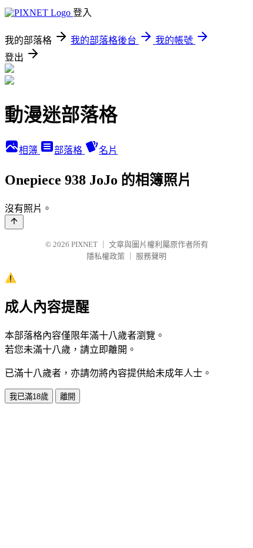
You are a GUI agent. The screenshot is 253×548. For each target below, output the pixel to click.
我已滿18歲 (28, 396)
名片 (108, 150)
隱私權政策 (105, 256)
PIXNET (84, 244)
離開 (67, 396)
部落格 (69, 150)
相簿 (29, 150)
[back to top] (14, 222)
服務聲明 (151, 256)
